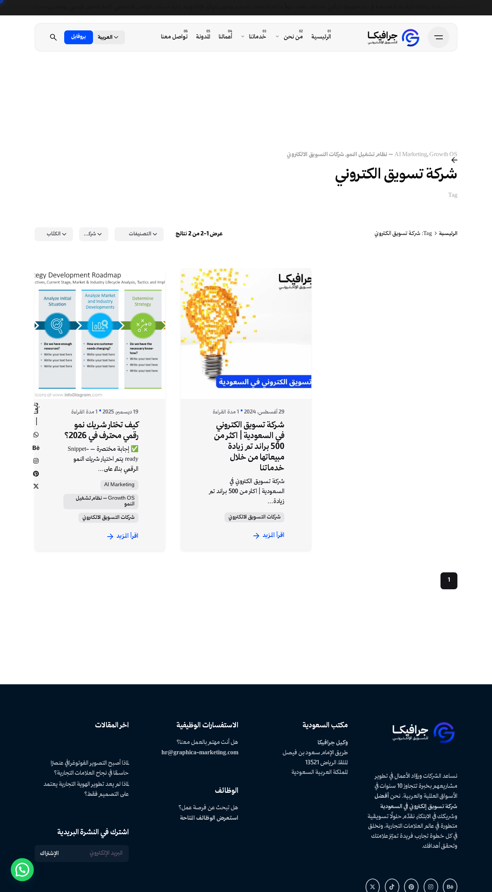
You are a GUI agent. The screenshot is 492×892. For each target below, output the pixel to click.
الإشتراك (49, 853)
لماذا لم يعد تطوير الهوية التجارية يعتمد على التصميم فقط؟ (86, 789)
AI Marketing (410, 154)
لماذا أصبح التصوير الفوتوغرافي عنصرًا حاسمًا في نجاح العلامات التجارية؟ (90, 768)
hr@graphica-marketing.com (199, 753)
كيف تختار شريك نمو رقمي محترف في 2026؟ (101, 431)
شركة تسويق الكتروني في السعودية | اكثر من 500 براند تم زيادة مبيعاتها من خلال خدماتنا (249, 447)
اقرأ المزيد (127, 536)
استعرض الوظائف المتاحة (209, 818)
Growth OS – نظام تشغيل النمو (105, 501)
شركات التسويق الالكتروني (315, 154)
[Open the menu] (438, 37)
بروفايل (78, 37)
